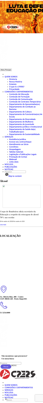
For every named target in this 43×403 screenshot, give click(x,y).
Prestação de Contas (18, 157)
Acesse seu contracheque (20, 142)
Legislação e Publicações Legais (22, 154)
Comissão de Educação (19, 94)
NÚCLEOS (9, 164)
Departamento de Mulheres (21, 121)
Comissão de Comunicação (21, 99)
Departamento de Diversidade (22, 119)
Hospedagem (15, 149)
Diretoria (13, 79)
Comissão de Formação (19, 96)
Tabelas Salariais (16, 152)
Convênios (13, 147)
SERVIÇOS (9, 137)
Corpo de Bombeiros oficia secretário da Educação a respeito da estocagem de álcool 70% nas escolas (19, 214)
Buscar (6, 366)
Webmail (13, 159)
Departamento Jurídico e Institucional (25, 126)
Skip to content (15, 176)
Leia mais (3, 225)
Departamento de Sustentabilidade (24, 134)
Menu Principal (6, 70)
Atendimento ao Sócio (18, 144)
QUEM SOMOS (11, 76)
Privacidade (14, 89)
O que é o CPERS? (16, 86)
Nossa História (15, 81)
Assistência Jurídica (17, 139)
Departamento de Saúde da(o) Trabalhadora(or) (22, 130)
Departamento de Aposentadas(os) (24, 104)
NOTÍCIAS (9, 169)
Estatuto (13, 84)
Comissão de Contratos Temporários (25, 101)
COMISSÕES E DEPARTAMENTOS (19, 91)
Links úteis (13, 162)
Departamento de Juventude (21, 124)
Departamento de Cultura (20, 111)
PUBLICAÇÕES (11, 167)
